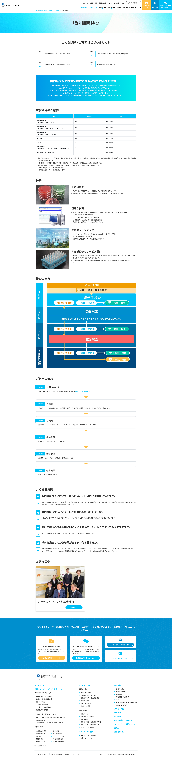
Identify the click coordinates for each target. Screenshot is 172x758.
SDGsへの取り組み (122, 705)
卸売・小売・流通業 (87, 727)
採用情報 (125, 7)
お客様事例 (132, 7)
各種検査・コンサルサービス (89, 7)
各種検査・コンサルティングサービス (48, 689)
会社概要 (119, 694)
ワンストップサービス (42, 685)
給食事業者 (84, 719)
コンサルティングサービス (43, 693)
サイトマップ (76, 754)
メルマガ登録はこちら (120, 658)
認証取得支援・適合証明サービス (45, 714)
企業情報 (118, 7)
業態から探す (111, 7)
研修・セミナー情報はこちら (120, 645)
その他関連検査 (58, 739)
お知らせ (85, 3)
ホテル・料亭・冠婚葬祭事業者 (91, 722)
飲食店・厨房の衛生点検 (44, 699)
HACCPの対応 (85, 706)
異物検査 (56, 731)
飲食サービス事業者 (87, 716)
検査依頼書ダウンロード (106, 3)
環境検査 (39, 736)
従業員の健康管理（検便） (89, 695)
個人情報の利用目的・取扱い (60, 754)
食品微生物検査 (41, 731)
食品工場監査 (40, 702)
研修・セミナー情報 (155, 6)
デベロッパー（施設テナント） (91, 724)
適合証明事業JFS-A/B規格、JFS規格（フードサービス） (50, 721)
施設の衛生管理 (86, 692)
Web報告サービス (119, 3)
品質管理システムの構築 (44, 696)
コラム (139, 7)
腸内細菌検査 (57, 734)
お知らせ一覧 (119, 732)
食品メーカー (85, 714)
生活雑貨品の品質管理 (43, 707)
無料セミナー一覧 (86, 738)
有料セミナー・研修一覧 (88, 735)
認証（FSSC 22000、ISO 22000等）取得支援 (50, 718)
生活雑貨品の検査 (59, 742)
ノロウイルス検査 (59, 736)
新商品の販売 (85, 700)
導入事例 (117, 712)
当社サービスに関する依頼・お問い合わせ (165, 6)
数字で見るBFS (121, 692)
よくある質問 (93, 3)
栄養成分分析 (40, 742)
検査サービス (38, 727)
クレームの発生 (86, 703)
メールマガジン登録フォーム (124, 724)
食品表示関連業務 (42, 704)
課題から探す (102, 7)
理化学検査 (39, 739)
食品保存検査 (40, 734)
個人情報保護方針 (42, 754)
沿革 (117, 700)
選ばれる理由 (120, 689)
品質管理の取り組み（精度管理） (127, 702)
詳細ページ (74, 607)
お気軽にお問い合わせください (86, 658)
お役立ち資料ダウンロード (146, 6)
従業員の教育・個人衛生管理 (90, 698)
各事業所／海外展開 (122, 697)
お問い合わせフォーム (82, 391)
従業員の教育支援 (42, 710)
